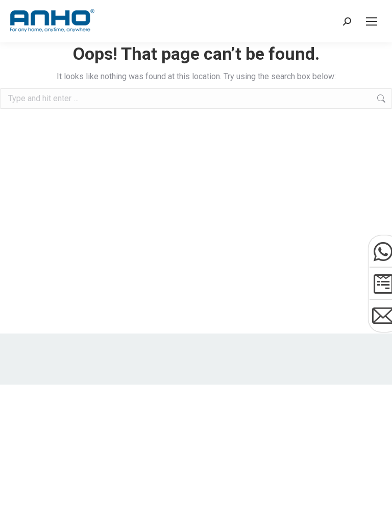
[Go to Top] (376, 507)
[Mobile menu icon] (371, 21)
